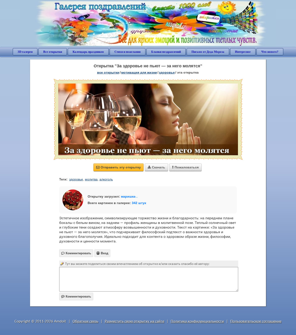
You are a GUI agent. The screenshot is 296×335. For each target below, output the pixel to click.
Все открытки (52, 51)
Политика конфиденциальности (197, 321)
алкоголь (106, 179)
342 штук (139, 203)
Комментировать (76, 296)
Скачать (156, 167)
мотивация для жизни (139, 72)
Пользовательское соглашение (255, 321)
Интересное (243, 51)
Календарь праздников (88, 51)
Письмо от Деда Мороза (207, 51)
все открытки (108, 72)
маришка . (129, 196)
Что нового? (269, 51)
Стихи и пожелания (127, 51)
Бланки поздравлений (166, 51)
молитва (91, 179)
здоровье (167, 72)
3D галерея (25, 51)
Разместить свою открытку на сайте (134, 321)
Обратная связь (85, 321)
